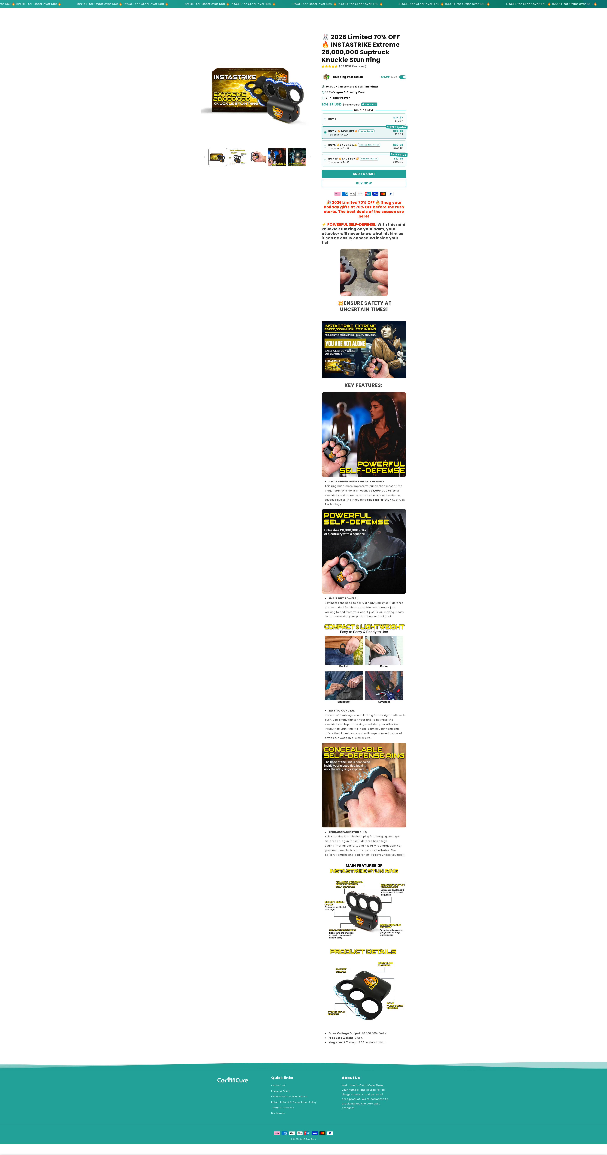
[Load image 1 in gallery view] (217, 157)
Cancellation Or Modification (289, 1096)
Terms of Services (282, 1107)
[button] (404, 17)
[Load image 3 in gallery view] (257, 157)
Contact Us (278, 1085)
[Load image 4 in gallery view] (277, 157)
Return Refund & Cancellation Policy (293, 1102)
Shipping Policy (280, 1091)
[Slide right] (310, 157)
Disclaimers (278, 1113)
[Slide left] (204, 157)
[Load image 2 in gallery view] (237, 157)
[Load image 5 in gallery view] (297, 157)
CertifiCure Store (307, 1139)
